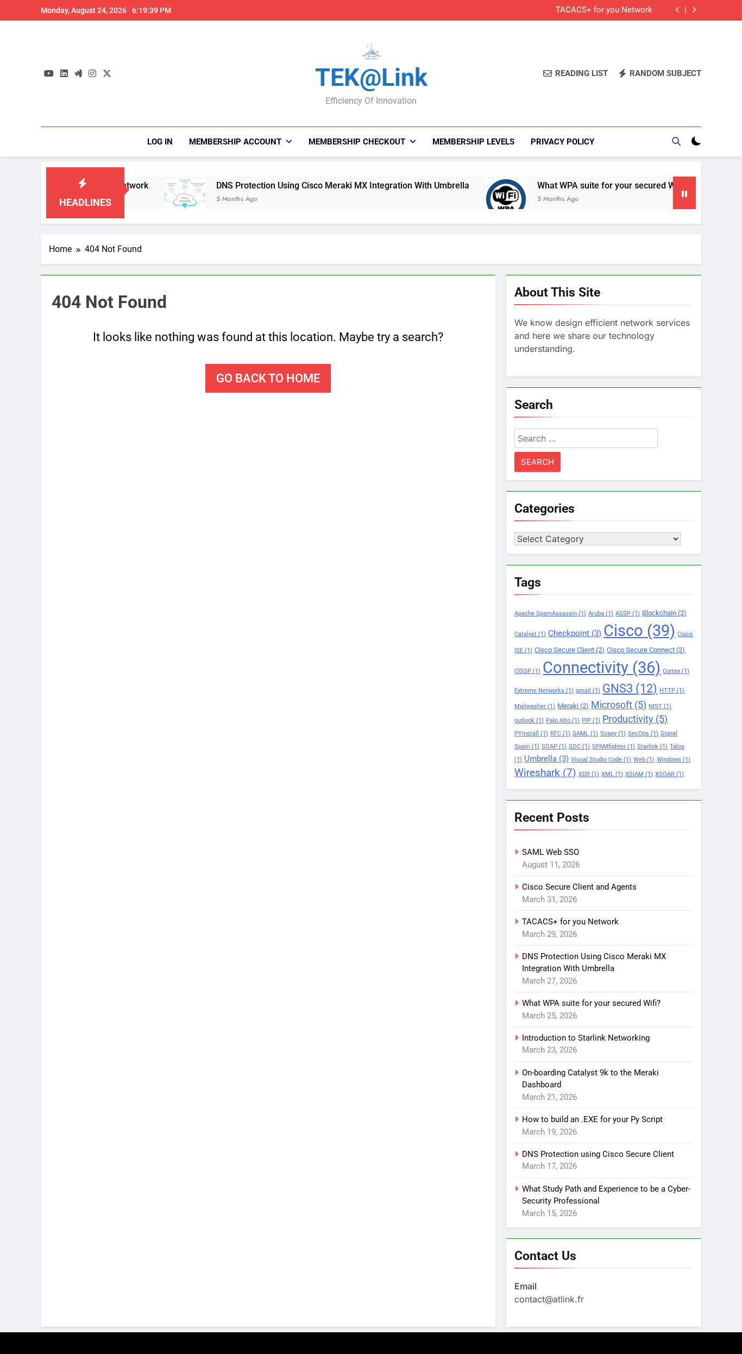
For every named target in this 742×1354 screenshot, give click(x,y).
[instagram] (92, 73)
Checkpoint (574, 633)
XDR (588, 774)
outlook (529, 720)
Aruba (600, 613)
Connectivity (602, 667)
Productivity (635, 719)
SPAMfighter (613, 746)
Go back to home (268, 378)
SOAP (554, 746)
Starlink (652, 746)
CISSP (527, 671)
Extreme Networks (544, 690)
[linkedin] (64, 73)
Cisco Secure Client (570, 650)
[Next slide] (694, 10)
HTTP (671, 690)
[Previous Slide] (677, 10)
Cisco (639, 630)
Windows (673, 759)
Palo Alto (563, 720)
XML (612, 774)
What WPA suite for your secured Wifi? (581, 185)
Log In (160, 142)
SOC (579, 746)
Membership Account (235, 142)
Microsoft (618, 705)
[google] (78, 73)
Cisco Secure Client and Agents (579, 887)
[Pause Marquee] (684, 193)
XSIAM (639, 774)
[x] (107, 73)
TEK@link (371, 77)
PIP (591, 720)
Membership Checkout (357, 142)
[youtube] (49, 73)
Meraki (573, 706)
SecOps (643, 733)
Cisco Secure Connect (646, 650)
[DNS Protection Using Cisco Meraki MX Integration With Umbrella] (153, 199)
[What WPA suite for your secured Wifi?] (474, 199)
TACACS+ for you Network (604, 10)
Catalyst (530, 634)
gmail (588, 690)
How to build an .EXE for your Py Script (592, 1119)
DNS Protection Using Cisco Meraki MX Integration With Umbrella (311, 185)
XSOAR (669, 774)
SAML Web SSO (550, 852)
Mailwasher (534, 706)
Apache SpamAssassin (550, 613)
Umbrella (546, 759)
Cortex (676, 671)
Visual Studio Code (601, 759)
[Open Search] (676, 141)
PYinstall (531, 733)
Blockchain (664, 613)
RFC (560, 733)
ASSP (627, 613)
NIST (660, 706)
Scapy (613, 733)
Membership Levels (473, 142)
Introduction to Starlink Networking (586, 1038)
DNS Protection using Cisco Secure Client (598, 1154)
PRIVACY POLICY (562, 142)
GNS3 (629, 688)
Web (644, 759)
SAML (585, 733)
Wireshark (545, 772)
